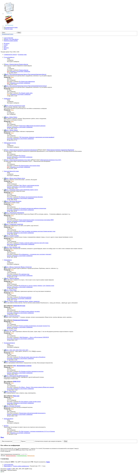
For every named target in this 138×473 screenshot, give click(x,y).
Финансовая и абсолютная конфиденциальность (32, 413)
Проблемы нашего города (31, 189)
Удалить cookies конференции (21, 466)
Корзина (6, 425)
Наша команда (8, 466)
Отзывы (16, 235)
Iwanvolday (10, 138)
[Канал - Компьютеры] (10, 361)
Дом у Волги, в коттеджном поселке (29, 185)
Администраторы (11, 455)
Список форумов (8, 37)
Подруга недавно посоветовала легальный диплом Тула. (34, 325)
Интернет (17, 406)
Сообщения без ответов (10, 54)
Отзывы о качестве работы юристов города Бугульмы (33, 242)
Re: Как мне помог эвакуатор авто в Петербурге (32, 357)
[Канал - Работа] (8, 117)
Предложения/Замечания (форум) (37, 74)
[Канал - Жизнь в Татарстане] (12, 267)
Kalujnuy (9, 127)
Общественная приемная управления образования (60, 149)
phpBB (9, 468)
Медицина (18, 201)
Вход (5, 49)
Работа (15, 117)
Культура (17, 315)
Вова (12, 77)
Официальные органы (10, 142)
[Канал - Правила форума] (11, 64)
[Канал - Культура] (9, 315)
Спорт (15, 330)
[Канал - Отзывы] (9, 235)
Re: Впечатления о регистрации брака (29, 165)
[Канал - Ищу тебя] (9, 247)
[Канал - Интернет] (9, 406)
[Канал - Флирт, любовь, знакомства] (14, 301)
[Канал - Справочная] (10, 224)
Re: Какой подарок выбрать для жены (29, 311)
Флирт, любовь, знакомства (32, 301)
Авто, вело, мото (23, 350)
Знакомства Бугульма (19, 305)
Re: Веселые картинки (25, 297)
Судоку (6, 44)
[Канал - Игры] (8, 391)
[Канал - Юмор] (8, 290)
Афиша (16, 130)
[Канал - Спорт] (8, 330)
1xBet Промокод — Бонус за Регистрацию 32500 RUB (34, 337)
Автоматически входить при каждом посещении (48, 441)
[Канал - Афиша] (8, 130)
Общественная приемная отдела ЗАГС (50, 160)
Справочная (19, 224)
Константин (10, 244)
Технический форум (9, 343)
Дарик (8, 298)
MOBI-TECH (16, 381)
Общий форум (8, 260)
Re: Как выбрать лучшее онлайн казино (30, 401)
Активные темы (22, 54)
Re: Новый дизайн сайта (26, 93)
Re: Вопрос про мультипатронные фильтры (31, 197)
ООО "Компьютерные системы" (22, 365)
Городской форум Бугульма (11, 171)
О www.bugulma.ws (9, 57)
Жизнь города (21, 178)
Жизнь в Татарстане (26, 267)
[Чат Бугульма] (8, 29)
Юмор (15, 290)
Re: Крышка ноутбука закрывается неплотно (31, 371)
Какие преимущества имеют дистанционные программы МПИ (36, 220)
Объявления (7, 98)
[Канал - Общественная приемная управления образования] (20, 149)
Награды (6, 47)
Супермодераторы (21, 455)
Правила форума (23, 64)
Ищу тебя (17, 247)
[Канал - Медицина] (9, 201)
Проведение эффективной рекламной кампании (32, 125)
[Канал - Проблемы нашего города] (14, 189)
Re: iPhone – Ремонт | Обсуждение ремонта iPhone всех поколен (36, 387)
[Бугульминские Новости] (9, 13)
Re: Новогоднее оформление (27, 81)
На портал (6, 43)
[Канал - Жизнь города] (10, 178)
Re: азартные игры (24, 274)
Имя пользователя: (7, 441)
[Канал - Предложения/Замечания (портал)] (16, 85)
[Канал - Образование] (10, 212)
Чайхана (16, 278)
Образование (20, 212)
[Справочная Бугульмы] (11, 27)
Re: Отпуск (22, 155)
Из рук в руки (21, 105)
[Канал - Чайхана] (9, 278)
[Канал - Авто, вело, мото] (11, 350)
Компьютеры (20, 361)
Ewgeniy (9, 157)
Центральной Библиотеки (20, 320)
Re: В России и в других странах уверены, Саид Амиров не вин (36, 285)
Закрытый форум (8, 418)
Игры (14, 391)
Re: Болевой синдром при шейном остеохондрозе (32, 208)
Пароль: (23, 441)
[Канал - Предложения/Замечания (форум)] (16, 74)
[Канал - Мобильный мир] (11, 375)
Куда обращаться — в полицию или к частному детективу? (35, 254)
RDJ (8, 71)
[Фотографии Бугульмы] (9, 26)
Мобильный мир (23, 375)
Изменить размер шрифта (11, 40)
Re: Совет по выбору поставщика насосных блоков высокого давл (37, 231)
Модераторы (31, 455)
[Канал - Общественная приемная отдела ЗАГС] (17, 160)
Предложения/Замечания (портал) (37, 85)
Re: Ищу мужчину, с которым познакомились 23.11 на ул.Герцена (37, 431)
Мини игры (16, 395)
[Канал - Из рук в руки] (10, 105)
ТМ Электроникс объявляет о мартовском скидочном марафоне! (36, 137)
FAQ (5, 46)
